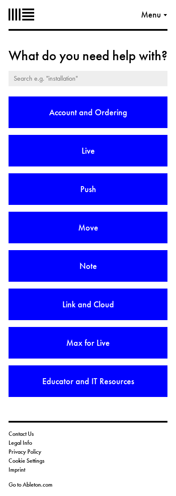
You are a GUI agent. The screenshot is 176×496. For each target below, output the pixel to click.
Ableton (21, 14)
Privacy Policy (25, 451)
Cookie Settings (26, 460)
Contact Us (21, 434)
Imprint (17, 469)
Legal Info (20, 442)
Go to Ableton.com (31, 484)
